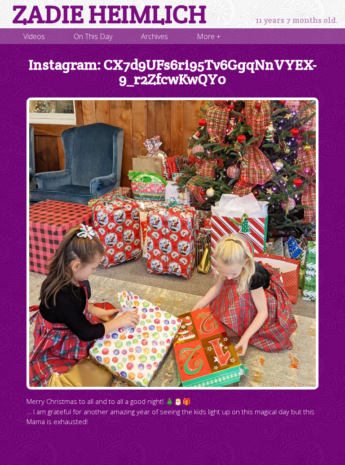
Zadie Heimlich (109, 14)
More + (209, 36)
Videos (34, 36)
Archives (154, 36)
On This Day (93, 36)
